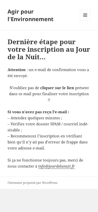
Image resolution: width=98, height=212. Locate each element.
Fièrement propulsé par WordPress (32, 183)
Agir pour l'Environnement (31, 15)
